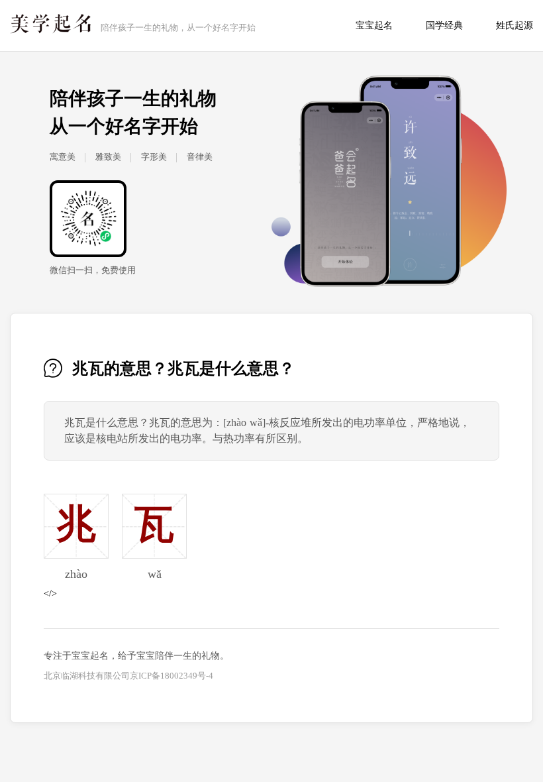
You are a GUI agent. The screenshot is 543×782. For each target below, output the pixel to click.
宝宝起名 (374, 25)
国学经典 (444, 25)
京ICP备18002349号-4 (171, 676)
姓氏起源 (514, 25)
